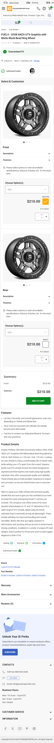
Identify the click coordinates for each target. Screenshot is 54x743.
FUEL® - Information (38, 543)
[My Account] (44, 8)
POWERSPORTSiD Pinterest (27, 729)
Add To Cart (38, 401)
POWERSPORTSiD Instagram (34, 729)
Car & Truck (14, 3)
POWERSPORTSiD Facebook (5, 729)
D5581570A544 (8, 575)
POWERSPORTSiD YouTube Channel (20, 729)
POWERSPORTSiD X (13, 729)
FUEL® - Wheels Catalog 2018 (7, 543)
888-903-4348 (21, 672)
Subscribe (10, 652)
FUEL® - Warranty (22, 543)
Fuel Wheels (13, 30)
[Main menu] (3, 8)
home (3, 30)
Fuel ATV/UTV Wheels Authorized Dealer (11, 551)
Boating (35, 3)
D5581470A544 (23, 575)
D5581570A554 (38, 575)
